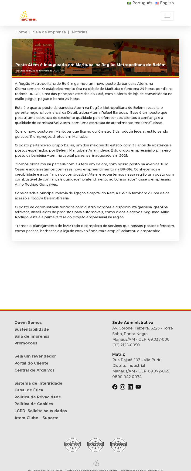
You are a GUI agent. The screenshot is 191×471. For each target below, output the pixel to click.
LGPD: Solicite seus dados (40, 411)
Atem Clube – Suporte (36, 418)
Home (21, 32)
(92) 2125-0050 (126, 345)
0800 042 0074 (127, 377)
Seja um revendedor (35, 356)
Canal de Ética (28, 390)
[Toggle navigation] (167, 16)
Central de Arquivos (34, 370)
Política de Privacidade (37, 397)
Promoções (25, 343)
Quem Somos (28, 322)
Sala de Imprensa (49, 32)
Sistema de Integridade (38, 383)
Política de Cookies (33, 404)
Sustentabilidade (31, 329)
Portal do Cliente (31, 363)
